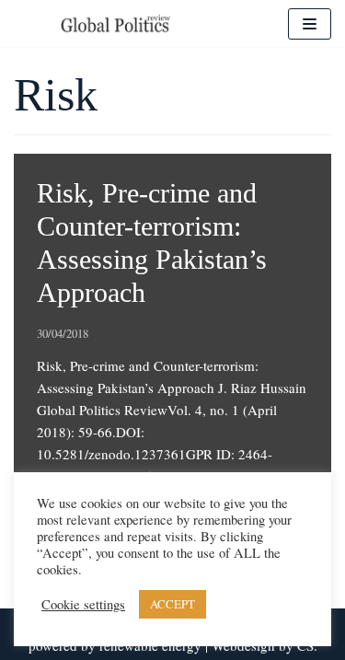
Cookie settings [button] (83, 604)
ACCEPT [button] (172, 604)
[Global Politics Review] (115, 23)
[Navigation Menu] (309, 24)
